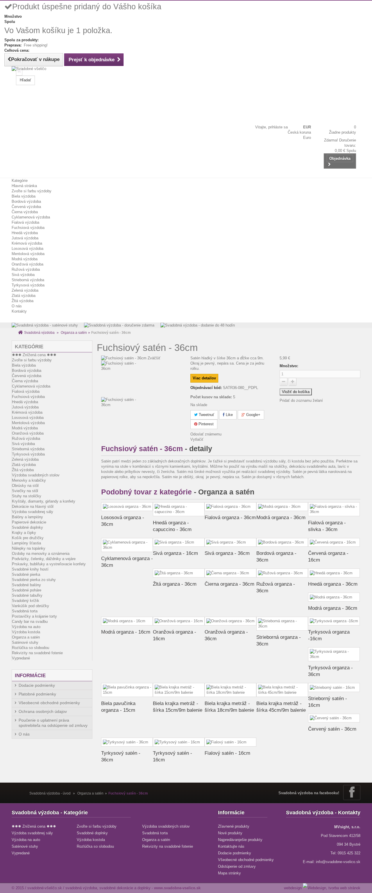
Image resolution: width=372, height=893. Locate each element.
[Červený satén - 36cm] (334, 718)
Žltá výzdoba (22, 301)
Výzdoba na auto (26, 627)
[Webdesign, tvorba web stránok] (331, 888)
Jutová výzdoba (25, 238)
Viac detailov (204, 378)
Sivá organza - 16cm (175, 553)
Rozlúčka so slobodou (30, 647)
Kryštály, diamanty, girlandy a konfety (43, 501)
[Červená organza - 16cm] (334, 542)
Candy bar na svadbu (30, 621)
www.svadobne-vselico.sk (177, 888)
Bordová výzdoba (26, 201)
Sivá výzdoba (23, 274)
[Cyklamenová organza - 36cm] (127, 545)
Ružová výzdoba (26, 269)
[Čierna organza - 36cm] (230, 573)
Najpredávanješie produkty (240, 840)
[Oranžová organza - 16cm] (179, 621)
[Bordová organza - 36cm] (282, 542)
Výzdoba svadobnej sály (32, 512)
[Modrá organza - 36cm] (282, 506)
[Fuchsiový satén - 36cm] (141, 379)
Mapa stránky (229, 873)
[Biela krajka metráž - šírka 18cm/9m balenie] (230, 690)
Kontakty (19, 311)
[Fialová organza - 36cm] (230, 506)
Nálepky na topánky (28, 548)
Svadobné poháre (26, 590)
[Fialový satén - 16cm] (230, 742)
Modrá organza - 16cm (125, 632)
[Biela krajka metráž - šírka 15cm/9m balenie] (179, 690)
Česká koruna (299, 132)
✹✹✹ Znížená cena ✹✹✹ (34, 355)
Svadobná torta (24, 611)
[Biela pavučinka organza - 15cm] (127, 690)
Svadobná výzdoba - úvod (50, 793)
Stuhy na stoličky (26, 496)
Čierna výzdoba (25, 212)
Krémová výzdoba (27, 243)
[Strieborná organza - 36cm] (282, 624)
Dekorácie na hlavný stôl (32, 506)
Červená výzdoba (26, 207)
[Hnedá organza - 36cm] (334, 573)
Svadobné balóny (26, 585)
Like (229, 415)
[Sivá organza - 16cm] (179, 542)
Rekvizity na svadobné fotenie (37, 653)
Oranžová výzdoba (27, 264)
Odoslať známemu (205, 434)
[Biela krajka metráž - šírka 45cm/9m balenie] (282, 690)
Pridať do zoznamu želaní (301, 400)
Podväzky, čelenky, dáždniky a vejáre (44, 559)
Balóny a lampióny (27, 517)
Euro (307, 137)
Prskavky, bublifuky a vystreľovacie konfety (49, 564)
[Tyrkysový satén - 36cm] (127, 742)
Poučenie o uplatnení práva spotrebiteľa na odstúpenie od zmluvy (53, 723)
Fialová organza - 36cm (230, 517)
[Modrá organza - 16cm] (127, 621)
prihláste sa (278, 127)
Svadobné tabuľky (27, 595)
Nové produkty (230, 833)
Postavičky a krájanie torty (34, 616)
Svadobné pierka (26, 574)
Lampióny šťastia (26, 543)
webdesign (293, 888)
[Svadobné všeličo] (32, 82)
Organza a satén (74, 333)
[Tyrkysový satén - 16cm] (179, 742)
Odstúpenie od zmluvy (237, 866)
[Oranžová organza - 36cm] (230, 621)
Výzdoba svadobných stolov (36, 475)
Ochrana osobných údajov (43, 711)
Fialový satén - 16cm (227, 753)
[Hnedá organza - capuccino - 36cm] (179, 509)
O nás (17, 306)
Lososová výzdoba (27, 248)
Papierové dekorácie (29, 522)
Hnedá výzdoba (25, 233)
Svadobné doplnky (27, 527)
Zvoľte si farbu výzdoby (31, 191)
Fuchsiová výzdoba (28, 227)
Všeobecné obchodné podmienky (49, 702)
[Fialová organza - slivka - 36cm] (334, 509)
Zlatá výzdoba (23, 295)
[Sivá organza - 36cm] (230, 542)
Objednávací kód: (206, 387)
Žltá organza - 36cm (174, 584)
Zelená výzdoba (25, 290)
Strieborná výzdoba (28, 280)
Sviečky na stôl (25, 491)
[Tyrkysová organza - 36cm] (334, 654)
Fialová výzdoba (25, 222)
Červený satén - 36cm (332, 729)
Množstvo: (289, 366)
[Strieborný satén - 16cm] (334, 687)
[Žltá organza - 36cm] (179, 573)
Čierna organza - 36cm (229, 584)
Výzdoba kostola (26, 632)
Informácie (30, 675)
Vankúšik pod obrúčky (30, 606)
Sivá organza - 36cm (227, 553)
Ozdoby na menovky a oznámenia (40, 553)
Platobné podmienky (37, 694)
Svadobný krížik (25, 600)
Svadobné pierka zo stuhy (34, 580)
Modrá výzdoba (24, 259)
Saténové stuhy (25, 642)
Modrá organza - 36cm (280, 517)
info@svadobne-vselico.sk (338, 862)
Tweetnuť (206, 415)
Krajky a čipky (24, 532)
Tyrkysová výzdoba (28, 285)
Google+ (252, 415)
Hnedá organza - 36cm (332, 584)
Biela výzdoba (23, 196)
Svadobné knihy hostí (30, 569)
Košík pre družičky (28, 538)
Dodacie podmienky (37, 685)
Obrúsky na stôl (25, 485)
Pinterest (205, 424)
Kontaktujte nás (231, 846)
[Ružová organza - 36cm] (282, 573)
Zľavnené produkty (233, 826)
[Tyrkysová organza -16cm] (334, 621)
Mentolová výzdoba (28, 254)
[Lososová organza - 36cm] (127, 506)
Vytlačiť (196, 439)
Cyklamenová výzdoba (31, 217)
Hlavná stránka (24, 186)
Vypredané (21, 658)
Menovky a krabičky (29, 480)
